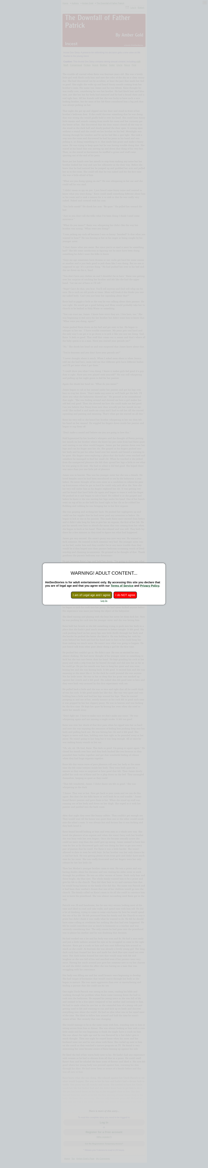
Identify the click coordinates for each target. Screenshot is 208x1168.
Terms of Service (122, 585)
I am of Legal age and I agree (91, 595)
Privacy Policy (149, 585)
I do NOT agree (125, 595)
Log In (104, 600)
